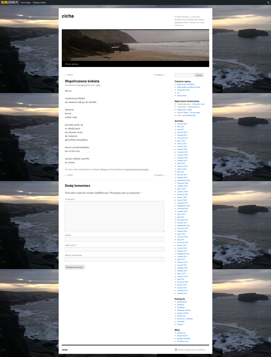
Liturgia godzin (183, 313)
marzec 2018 (182, 245)
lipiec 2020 (181, 188)
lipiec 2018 (181, 234)
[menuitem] (10, 2)
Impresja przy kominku (185, 84)
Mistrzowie (181, 315)
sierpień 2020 (182, 186)
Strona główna (71, 63)
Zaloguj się (181, 332)
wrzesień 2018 (182, 228)
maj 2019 (180, 217)
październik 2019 (183, 205)
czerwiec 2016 (182, 276)
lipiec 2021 (181, 163)
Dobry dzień (181, 95)
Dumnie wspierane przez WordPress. (192, 349)
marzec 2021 (182, 169)
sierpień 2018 (182, 231)
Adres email (70, 245)
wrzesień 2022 (182, 152)
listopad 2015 (182, 293)
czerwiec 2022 (182, 154)
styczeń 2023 (182, 146)
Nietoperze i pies (183, 90)
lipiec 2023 (181, 140)
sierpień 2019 (182, 211)
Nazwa (68, 235)
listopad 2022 (182, 149)
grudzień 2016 (182, 267)
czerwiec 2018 (182, 236)
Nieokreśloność (194, 106)
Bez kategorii (182, 301)
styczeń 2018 (182, 248)
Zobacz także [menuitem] (39, 2)
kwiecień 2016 (182, 282)
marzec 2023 (182, 143)
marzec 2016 (182, 284)
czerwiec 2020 (182, 191)
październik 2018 (183, 225)
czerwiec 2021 (182, 166)
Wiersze (104, 169)
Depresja (180, 304)
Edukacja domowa (184, 310)
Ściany (189, 109)
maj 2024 (180, 129)
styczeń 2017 (182, 265)
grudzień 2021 (182, 157)
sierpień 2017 (182, 256)
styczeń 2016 (182, 287)
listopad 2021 (182, 160)
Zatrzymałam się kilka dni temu (188, 87)
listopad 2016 (182, 270)
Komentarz (70, 199)
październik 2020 (183, 180)
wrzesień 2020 (182, 183)
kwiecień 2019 (182, 219)
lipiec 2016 (181, 273)
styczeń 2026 (182, 123)
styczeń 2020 (182, 200)
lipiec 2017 (181, 259)
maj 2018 (180, 239)
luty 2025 (180, 126)
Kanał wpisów (182, 335)
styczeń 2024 (182, 132)
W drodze (180, 321)
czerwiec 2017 (182, 262)
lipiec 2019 (181, 214)
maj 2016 (180, 279)
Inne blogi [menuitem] (25, 2)
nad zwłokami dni (189, 115)
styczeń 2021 (182, 174)
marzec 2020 (182, 197)
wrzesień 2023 (182, 138)
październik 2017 (183, 253)
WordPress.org (182, 341)
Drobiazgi (181, 307)
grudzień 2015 (182, 290)
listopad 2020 (182, 177)
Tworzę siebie (195, 112)
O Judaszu (159, 74)
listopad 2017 (182, 251)
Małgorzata (181, 109)
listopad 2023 (182, 135)
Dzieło (69, 74)
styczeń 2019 (182, 222)
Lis (178, 92)
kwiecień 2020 (182, 194)
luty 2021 (180, 171)
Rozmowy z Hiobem (185, 318)
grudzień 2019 (182, 202)
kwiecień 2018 (182, 242)
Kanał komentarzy (184, 338)
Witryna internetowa (73, 255)
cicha (68, 15)
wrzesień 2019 (182, 208)
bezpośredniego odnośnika (137, 169)
